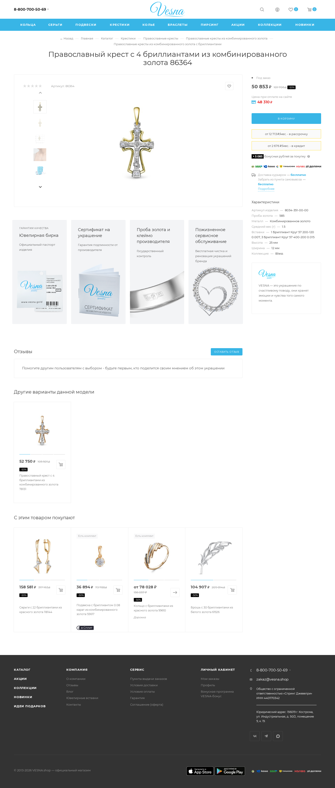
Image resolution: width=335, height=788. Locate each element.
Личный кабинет (218, 669)
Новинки (23, 697)
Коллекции (25, 688)
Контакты (73, 704)
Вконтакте (255, 736)
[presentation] (40, 92)
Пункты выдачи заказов (148, 679)
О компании (75, 679)
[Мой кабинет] (277, 10)
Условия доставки (144, 685)
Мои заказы (210, 679)
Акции (20, 679)
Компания (77, 669)
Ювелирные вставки (82, 698)
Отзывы (72, 685)
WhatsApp (278, 736)
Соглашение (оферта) (146, 704)
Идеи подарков (30, 706)
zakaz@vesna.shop (272, 679)
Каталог (22, 669)
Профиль (208, 685)
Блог (69, 691)
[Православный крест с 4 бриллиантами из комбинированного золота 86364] (136, 142)
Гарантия (137, 698)
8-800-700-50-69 (30, 9)
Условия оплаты (142, 691)
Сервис (137, 669)
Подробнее (266, 188)
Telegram (266, 736)
